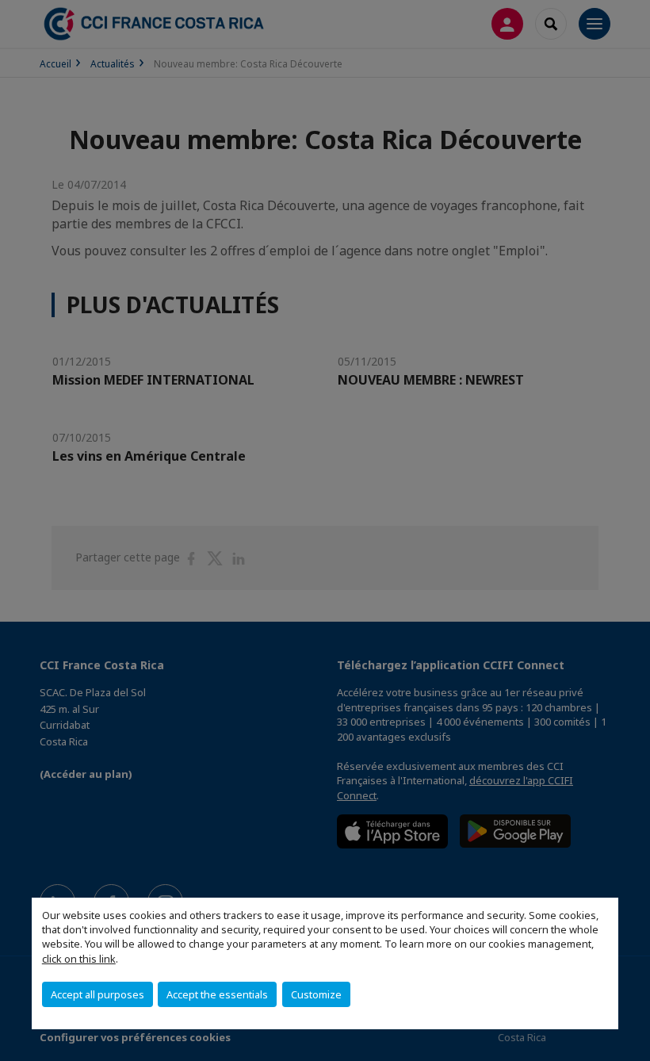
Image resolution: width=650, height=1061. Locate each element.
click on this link (79, 959)
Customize (316, 994)
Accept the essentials (217, 994)
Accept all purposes (97, 994)
